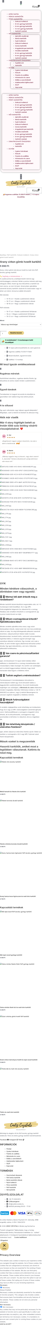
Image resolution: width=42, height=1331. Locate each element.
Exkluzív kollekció (21, 21)
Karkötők (18, 65)
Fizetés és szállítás (22, 75)
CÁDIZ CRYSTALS (12, 1226)
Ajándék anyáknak (22, 36)
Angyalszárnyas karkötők (24, 48)
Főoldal (8, 1149)
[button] (21, 91)
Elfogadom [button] (4, 1240)
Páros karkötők (16, 16)
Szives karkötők (21, 46)
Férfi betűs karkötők (13, 1177)
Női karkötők (15, 33)
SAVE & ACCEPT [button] (5, 1324)
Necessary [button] (3, 1285)
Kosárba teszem (16, 333)
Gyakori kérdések (21, 70)
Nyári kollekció (20, 41)
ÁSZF (17, 85)
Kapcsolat (18, 87)
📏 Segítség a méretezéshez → (11, 276)
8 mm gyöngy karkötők (23, 24)
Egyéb (11, 68)
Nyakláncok (19, 63)
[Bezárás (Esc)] (16, 1327)
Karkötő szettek (21, 31)
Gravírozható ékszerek (19, 60)
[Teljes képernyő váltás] (7, 1327)
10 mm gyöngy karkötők (24, 29)
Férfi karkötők (15, 19)
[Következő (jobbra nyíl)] (7, 1330)
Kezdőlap (3, 255)
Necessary (6, 1287)
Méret (2, 320)
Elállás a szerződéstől (23, 80)
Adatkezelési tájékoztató (24, 82)
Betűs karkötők (20, 38)
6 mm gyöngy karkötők (23, 26)
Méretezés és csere (22, 77)
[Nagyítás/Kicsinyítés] (2, 1327)
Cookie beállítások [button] (20, 1237)
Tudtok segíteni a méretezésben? (23, 675)
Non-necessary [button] (5, 1305)
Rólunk (17, 72)
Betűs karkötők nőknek (14, 1180)
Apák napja (14, 14)
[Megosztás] (11, 1327)
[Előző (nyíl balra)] (2, 1330)
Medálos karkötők (21, 51)
